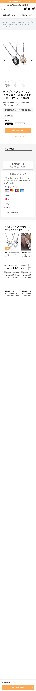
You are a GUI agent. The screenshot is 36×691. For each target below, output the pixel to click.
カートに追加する (18, 136)
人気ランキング (27, 15)
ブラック (9, 124)
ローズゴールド (20, 124)
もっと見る (29, 228)
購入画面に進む (18, 130)
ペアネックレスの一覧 (18, 22)
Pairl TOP (5, 22)
